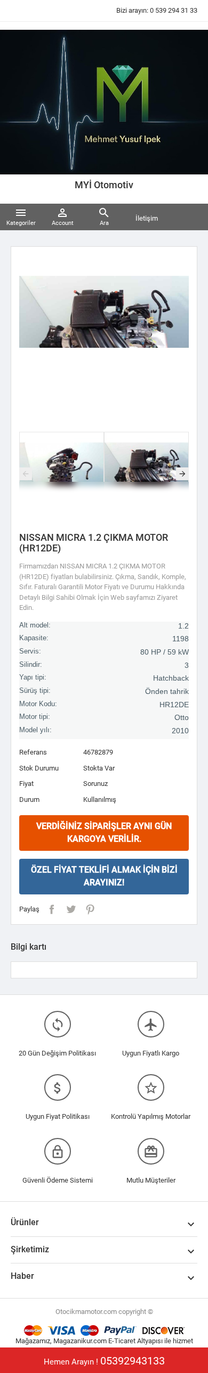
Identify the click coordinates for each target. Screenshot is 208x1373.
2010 (180, 730)
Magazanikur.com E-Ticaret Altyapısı (108, 1341)
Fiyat (26, 784)
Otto (181, 717)
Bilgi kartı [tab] (28, 947)
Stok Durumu (39, 768)
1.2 (183, 626)
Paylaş (51, 909)
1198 (180, 638)
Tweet (71, 909)
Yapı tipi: (32, 677)
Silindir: (30, 664)
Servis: (30, 651)
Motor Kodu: (38, 704)
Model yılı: (35, 730)
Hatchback (171, 678)
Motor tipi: (34, 717)
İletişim (146, 218)
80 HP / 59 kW (164, 652)
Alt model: (35, 625)
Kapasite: (34, 638)
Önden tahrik (167, 691)
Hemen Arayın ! (104, 1360)
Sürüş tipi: (35, 690)
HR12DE (174, 704)
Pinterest (90, 909)
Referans (33, 752)
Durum (29, 799)
